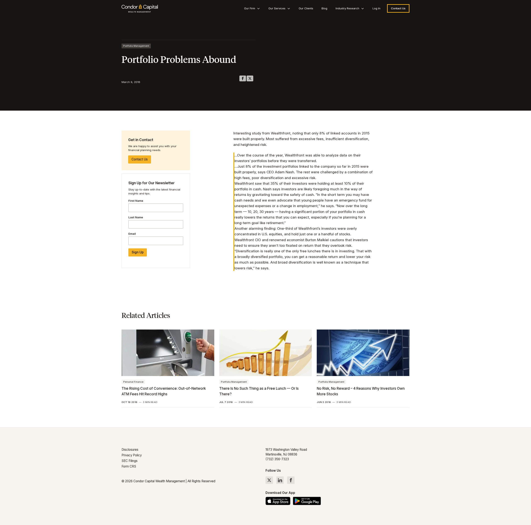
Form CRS (129, 466)
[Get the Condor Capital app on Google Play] (307, 501)
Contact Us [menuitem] (398, 8)
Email (132, 234)
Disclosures (130, 450)
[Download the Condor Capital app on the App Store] (278, 501)
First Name (135, 200)
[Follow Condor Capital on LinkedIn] (280, 480)
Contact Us (140, 159)
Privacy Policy (132, 455)
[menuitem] (252, 8)
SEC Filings (130, 461)
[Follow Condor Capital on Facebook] (291, 480)
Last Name (135, 217)
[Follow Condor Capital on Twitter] (269, 480)
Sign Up (138, 252)
